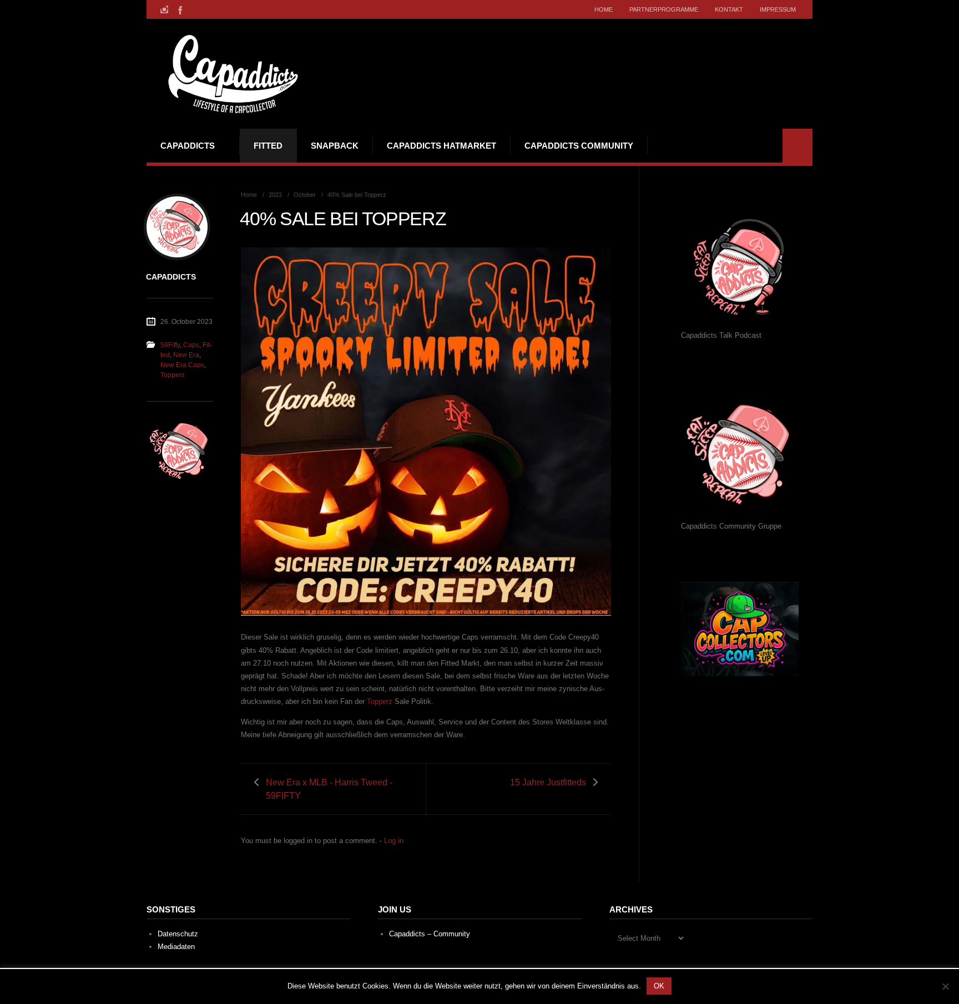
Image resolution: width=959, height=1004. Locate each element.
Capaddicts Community (578, 145)
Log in (393, 840)
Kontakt (729, 9)
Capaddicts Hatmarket (441, 145)
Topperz (379, 701)
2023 (275, 194)
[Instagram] (164, 9)
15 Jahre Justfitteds (548, 782)
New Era (186, 355)
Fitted (268, 145)
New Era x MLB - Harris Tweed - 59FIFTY (329, 789)
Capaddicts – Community (429, 934)
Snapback (335, 145)
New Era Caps (182, 365)
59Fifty (170, 345)
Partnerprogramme (663, 9)
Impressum (778, 9)
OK (659, 986)
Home (603, 9)
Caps (191, 345)
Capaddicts (187, 145)
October (305, 194)
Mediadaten (176, 946)
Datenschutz (178, 934)
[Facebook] (179, 9)
